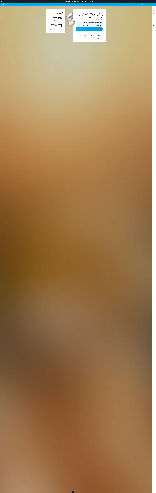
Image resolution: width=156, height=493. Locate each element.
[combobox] (96, 19)
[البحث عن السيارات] (154, 13)
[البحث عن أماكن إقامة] (154, 11)
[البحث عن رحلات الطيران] (154, 8)
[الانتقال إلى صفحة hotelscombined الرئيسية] (147, 4)
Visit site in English (69, 1)
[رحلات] (154, 22)
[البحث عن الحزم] (154, 16)
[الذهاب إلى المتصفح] (154, 18)
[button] (1, 1)
